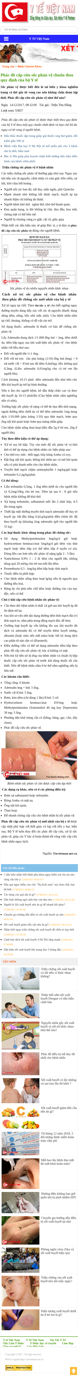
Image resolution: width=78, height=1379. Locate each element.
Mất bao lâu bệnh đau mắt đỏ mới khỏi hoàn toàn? (57, 1161)
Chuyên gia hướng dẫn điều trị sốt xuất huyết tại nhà (58, 1219)
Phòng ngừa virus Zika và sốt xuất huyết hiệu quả (57, 1251)
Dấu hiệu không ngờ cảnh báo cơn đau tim (39, 899)
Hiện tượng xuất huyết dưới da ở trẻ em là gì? (58, 1312)
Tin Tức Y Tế (58, 1340)
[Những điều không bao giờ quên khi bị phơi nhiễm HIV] (20, 1212)
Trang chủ (8, 66)
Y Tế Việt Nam (35, 1340)
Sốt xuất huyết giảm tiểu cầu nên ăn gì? (37, 924)
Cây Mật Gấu (35, 1346)
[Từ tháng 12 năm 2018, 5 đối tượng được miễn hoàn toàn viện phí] (20, 1154)
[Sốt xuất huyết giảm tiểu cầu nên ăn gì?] (20, 1127)
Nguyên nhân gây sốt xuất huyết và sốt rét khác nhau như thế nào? (57, 1026)
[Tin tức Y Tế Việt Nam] (39, 22)
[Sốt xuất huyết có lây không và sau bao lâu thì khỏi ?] (20, 1102)
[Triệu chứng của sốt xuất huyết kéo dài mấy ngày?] (20, 1305)
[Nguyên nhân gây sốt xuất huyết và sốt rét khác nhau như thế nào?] (20, 1048)
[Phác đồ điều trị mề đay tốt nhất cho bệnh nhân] (20, 1074)
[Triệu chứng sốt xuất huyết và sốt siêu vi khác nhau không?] (20, 989)
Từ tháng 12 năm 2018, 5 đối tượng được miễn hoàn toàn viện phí (57, 1137)
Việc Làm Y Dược (13, 1343)
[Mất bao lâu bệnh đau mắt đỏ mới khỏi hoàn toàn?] (20, 1188)
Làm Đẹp (67, 1343)
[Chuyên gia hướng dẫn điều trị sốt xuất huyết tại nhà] (20, 1243)
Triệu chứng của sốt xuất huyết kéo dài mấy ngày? (56, 1279)
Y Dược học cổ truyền (43, 1343)
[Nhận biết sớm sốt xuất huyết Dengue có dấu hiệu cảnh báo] (20, 1017)
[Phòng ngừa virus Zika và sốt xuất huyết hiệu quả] (20, 1271)
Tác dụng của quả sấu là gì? (31, 894)
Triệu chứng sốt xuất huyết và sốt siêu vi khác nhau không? (58, 972)
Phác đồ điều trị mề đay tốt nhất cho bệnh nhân (58, 1055)
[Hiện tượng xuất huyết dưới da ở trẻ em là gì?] (20, 1329)
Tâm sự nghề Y (12, 1346)
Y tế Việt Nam (11, 1340)
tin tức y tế (42, 305)
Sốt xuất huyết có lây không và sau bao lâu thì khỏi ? (58, 1081)
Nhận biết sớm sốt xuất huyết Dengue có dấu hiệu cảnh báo (57, 998)
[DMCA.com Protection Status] (18, 1369)
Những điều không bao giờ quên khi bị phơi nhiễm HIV (58, 1195)
